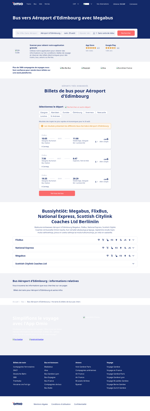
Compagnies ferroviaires (23, 367)
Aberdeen (55, 112)
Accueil (15, 302)
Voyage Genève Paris (116, 374)
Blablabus (48, 367)
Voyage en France (114, 370)
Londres (43, 116)
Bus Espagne (49, 377)
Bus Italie (48, 388)
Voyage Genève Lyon (116, 377)
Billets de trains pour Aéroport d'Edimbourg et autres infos (38, 290)
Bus (35, 4)
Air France (80, 374)
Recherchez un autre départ (78, 107)
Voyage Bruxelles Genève (117, 381)
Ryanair (79, 384)
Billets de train (19, 362)
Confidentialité (80, 404)
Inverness (90, 112)
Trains (29, 4)
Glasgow (44, 112)
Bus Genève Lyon (51, 374)
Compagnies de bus (52, 384)
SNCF (15, 370)
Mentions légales (41, 404)
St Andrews (55, 116)
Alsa (46, 370)
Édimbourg (77, 112)
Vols (40, 4)
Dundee (66, 112)
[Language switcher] (87, 4)
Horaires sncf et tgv (21, 384)
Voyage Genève (113, 367)
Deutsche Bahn (19, 374)
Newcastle (101, 112)
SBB (14, 377)
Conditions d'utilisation (61, 404)
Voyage (110, 362)
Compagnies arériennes (86, 370)
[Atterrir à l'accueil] (20, 4)
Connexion (133, 4)
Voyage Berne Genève (116, 384)
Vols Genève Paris (83, 367)
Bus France (49, 381)
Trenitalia (17, 381)
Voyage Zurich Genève (116, 388)
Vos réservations (103, 4)
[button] (70, 33)
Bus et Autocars (51, 362)
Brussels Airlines (83, 381)
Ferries (47, 4)
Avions (78, 362)
